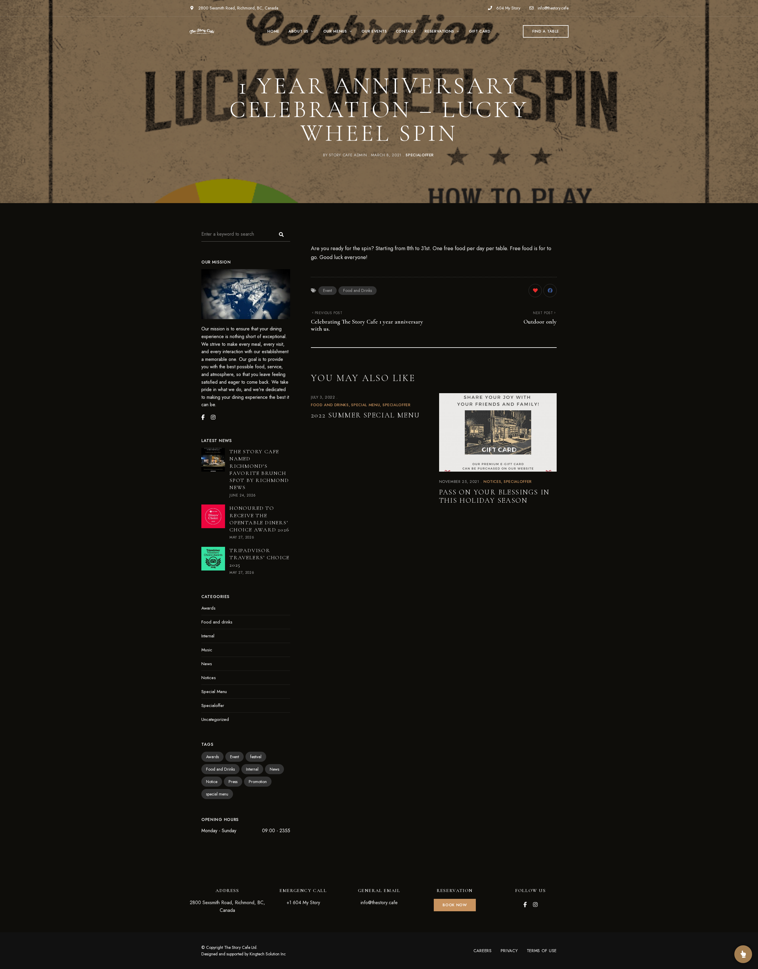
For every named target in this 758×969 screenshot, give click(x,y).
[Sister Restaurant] (743, 954)
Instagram (535, 904)
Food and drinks (330, 405)
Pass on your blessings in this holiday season (494, 496)
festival (255, 757)
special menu (217, 794)
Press (233, 782)
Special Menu (365, 405)
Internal (207, 636)
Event (327, 290)
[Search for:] (245, 234)
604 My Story (507, 8)
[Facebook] (550, 290)
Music (206, 650)
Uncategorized (215, 719)
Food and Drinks (357, 290)
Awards (208, 608)
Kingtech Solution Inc (268, 954)
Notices (492, 481)
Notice (211, 782)
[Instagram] (213, 417)
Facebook (525, 904)
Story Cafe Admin (348, 155)
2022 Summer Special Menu (365, 415)
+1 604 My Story (303, 902)
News (206, 664)
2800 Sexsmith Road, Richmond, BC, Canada (237, 8)
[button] (545, 31)
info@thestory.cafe (552, 8)
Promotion (258, 782)
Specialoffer (420, 155)
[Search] (281, 234)
